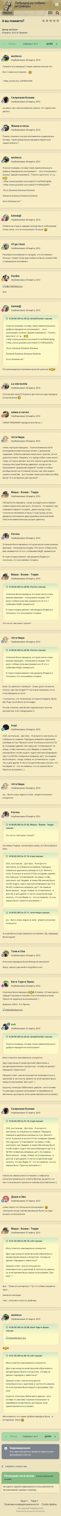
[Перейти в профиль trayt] (6, 727)
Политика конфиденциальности (21, 1504)
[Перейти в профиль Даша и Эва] (6, 1199)
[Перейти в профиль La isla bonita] (6, 386)
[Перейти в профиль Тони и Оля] (6, 953)
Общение (23, 32)
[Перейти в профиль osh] (6, 1026)
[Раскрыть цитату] (7, 318)
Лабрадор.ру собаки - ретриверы (31, 4)
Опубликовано (25, 60)
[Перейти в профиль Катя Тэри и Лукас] (6, 984)
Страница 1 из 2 (31, 44)
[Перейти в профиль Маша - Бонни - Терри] (6, 494)
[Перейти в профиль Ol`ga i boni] (6, 246)
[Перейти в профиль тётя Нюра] (6, 439)
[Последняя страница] (56, 43)
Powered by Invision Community (30, 1511)
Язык (23, 1501)
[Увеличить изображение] (30, 72)
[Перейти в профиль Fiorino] (6, 536)
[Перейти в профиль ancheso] (6, 58)
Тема (34, 1501)
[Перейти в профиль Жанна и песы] (6, 128)
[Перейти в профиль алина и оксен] (6, 414)
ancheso (13, 29)
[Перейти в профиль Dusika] (6, 278)
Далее (49, 44)
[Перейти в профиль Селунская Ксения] (6, 100)
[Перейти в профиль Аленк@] (6, 218)
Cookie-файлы (49, 1504)
